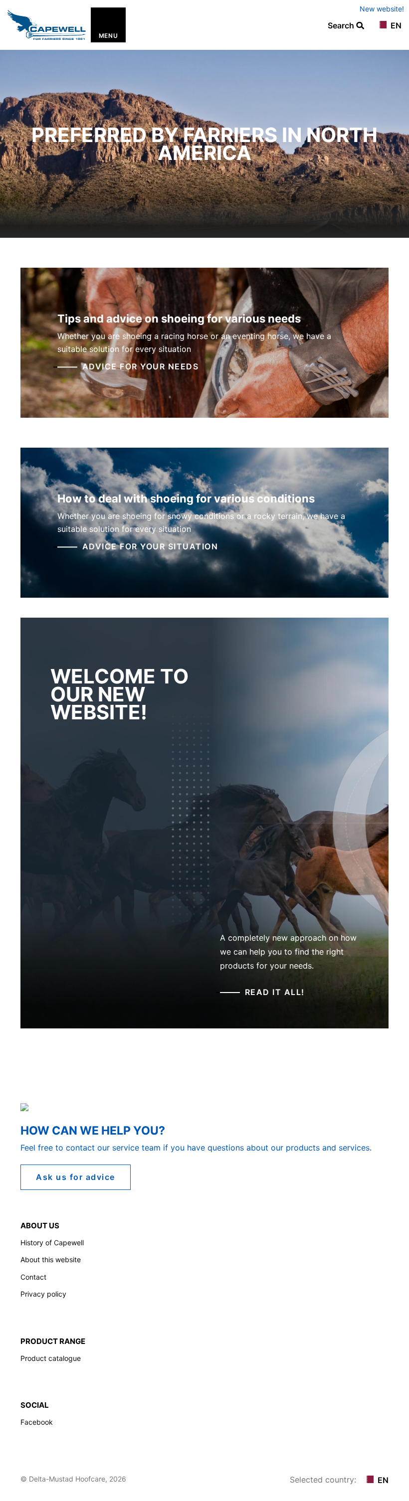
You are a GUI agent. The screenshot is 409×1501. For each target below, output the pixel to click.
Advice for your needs (140, 367)
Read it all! (275, 992)
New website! (382, 8)
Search (342, 25)
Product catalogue (50, 1358)
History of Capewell (52, 1242)
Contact (33, 1277)
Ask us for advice (75, 1177)
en (395, 25)
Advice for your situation (150, 547)
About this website (50, 1259)
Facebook (36, 1422)
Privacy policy (43, 1294)
